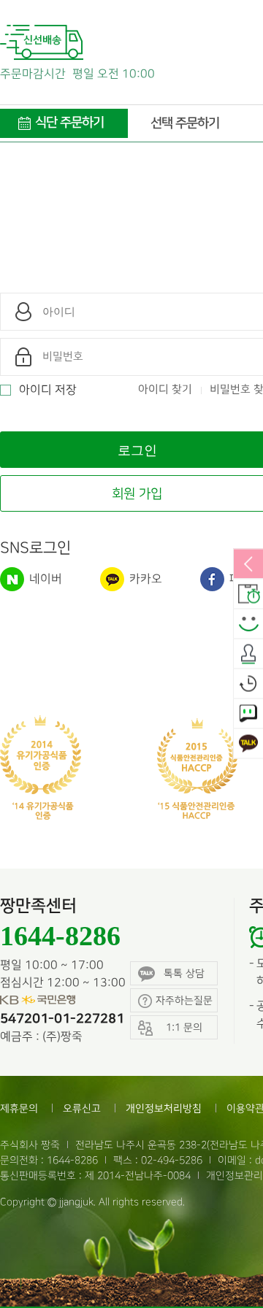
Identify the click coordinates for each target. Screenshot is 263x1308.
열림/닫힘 (248, 565)
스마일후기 (248, 624)
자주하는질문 (184, 1000)
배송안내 (248, 595)
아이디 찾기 (165, 390)
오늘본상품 (248, 684)
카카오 (144, 579)
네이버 (44, 579)
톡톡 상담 (184, 973)
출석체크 (248, 654)
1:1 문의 (248, 714)
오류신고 (82, 1108)
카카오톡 (248, 744)
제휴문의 (19, 1108)
